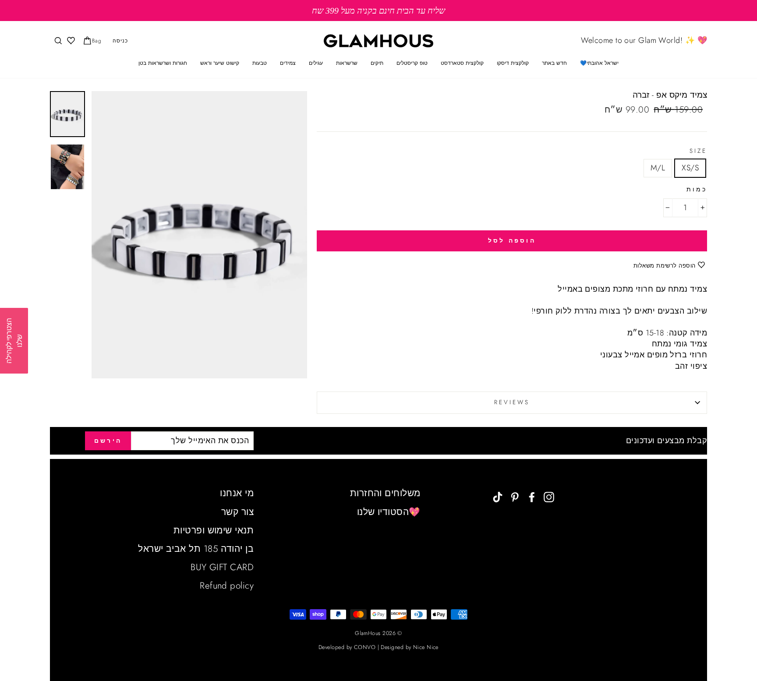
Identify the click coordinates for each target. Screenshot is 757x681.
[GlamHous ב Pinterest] (514, 496)
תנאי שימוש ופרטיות (213, 530)
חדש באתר (554, 63)
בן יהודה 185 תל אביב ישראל (196, 548)
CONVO (364, 647)
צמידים (288, 63)
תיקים (377, 63)
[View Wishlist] (70, 41)
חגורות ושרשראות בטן (162, 63)
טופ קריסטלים (412, 63)
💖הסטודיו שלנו (389, 512)
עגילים (316, 63)
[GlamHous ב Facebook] (532, 496)
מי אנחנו (237, 493)
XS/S (690, 167)
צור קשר (237, 512)
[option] (378, 10)
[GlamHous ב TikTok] (497, 496)
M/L (658, 167)
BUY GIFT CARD (222, 567)
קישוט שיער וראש (219, 63)
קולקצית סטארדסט (462, 63)
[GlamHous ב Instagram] (549, 496)
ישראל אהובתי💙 (599, 63)
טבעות (259, 63)
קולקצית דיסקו (513, 63)
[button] (14, 341)
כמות (696, 190)
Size (698, 151)
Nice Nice (426, 647)
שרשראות (346, 63)
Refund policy (227, 585)
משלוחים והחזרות (385, 493)
